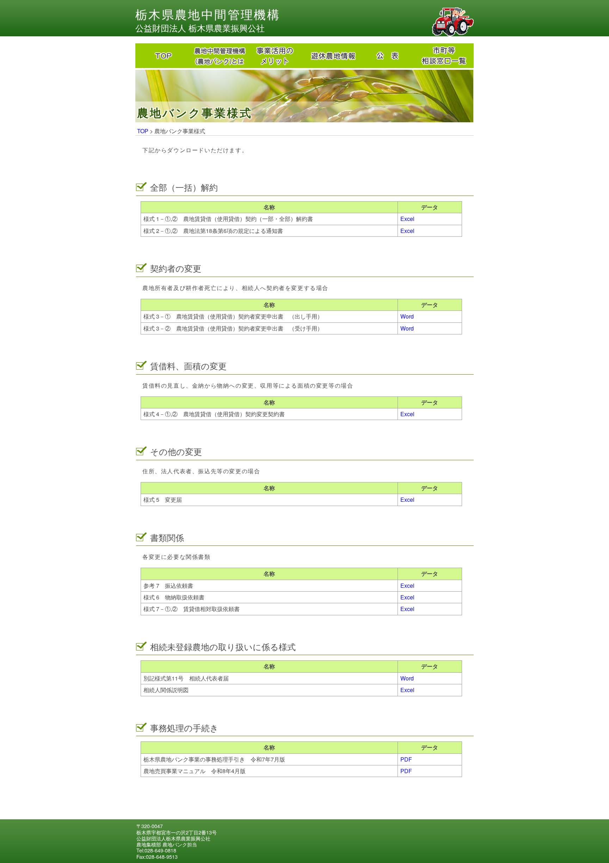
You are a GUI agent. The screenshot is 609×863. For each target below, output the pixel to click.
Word (407, 316)
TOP (142, 131)
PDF (406, 759)
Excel (407, 219)
